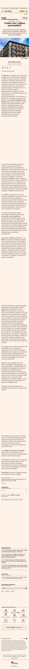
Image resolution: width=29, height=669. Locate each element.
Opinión (3, 490)
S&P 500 (12, 8)
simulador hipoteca (14, 612)
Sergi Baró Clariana (14, 62)
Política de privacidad (7, 656)
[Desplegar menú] (2, 11)
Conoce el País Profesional (14, 627)
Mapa (18, 656)
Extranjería (11, 21)
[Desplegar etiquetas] (27, 490)
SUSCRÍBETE (22, 11)
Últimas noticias (5, 547)
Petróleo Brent (23, 8)
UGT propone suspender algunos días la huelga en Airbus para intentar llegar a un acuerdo (14, 551)
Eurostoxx (7, 591)
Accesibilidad (13, 656)
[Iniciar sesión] (27, 11)
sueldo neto (23, 612)
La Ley (24, 18)
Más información (4, 496)
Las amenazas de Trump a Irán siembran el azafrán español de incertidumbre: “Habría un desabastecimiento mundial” (13, 556)
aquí (21, 499)
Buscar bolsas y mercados (8, 584)
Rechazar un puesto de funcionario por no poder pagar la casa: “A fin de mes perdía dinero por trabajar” (14, 561)
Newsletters (23, 656)
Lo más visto (4, 574)
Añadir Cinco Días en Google (9, 71)
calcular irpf (5, 612)
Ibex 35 (3, 8)
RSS (20, 656)
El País (26, 14)
